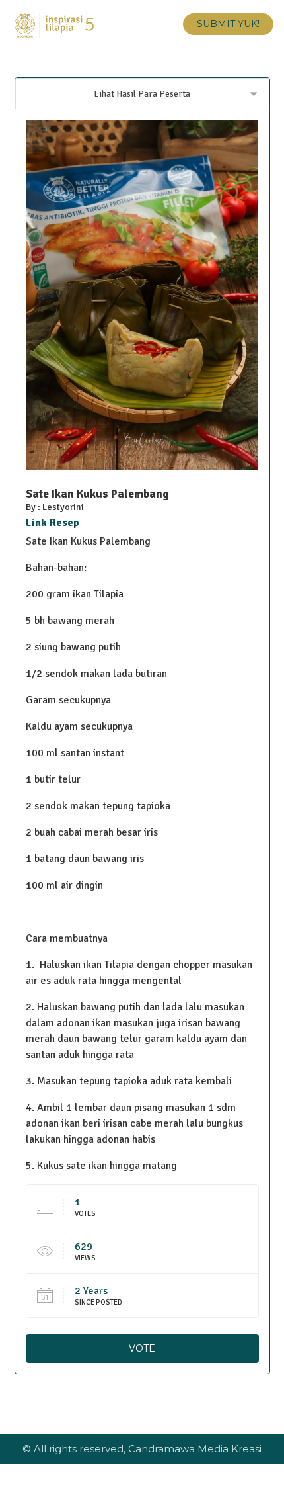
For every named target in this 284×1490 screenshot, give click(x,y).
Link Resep (52, 522)
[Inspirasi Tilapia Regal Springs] (54, 25)
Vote (142, 1348)
